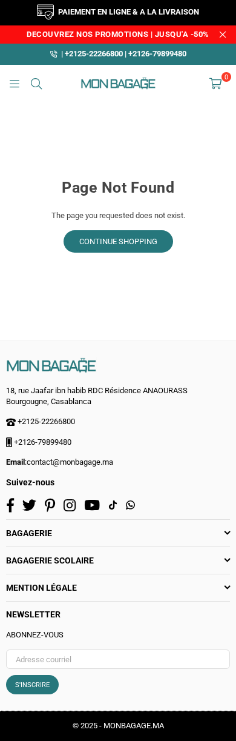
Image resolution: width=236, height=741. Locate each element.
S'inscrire (32, 685)
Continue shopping (118, 241)
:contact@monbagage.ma (69, 462)
